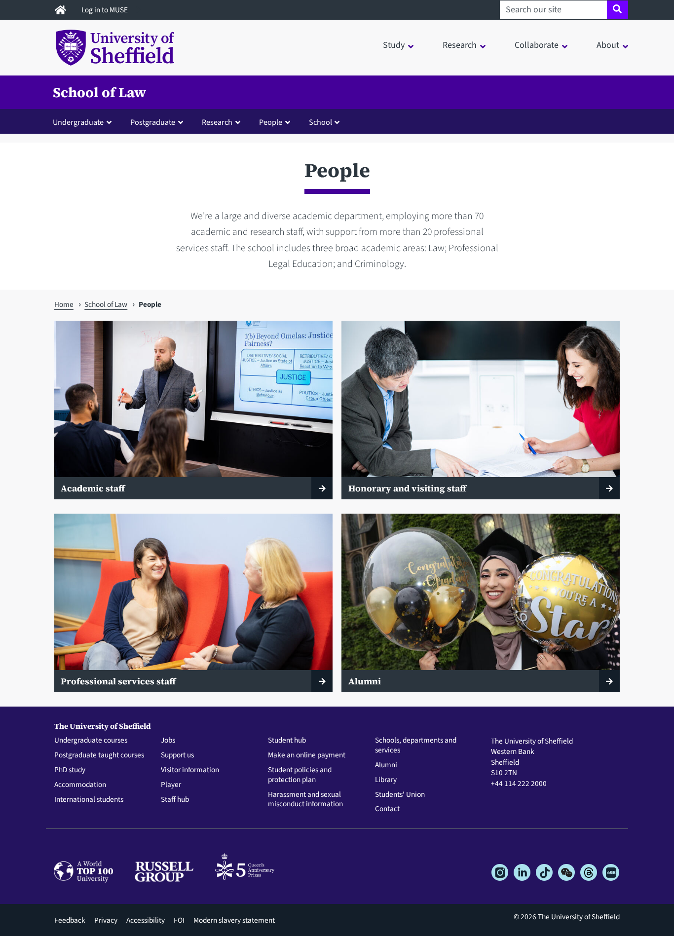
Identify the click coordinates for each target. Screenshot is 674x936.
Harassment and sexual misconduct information (305, 800)
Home (64, 304)
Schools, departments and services (415, 745)
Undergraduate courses (90, 741)
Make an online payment (306, 755)
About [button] (608, 45)
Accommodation (80, 785)
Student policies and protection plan (300, 775)
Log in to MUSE (105, 9)
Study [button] (394, 45)
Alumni (386, 765)
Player (171, 785)
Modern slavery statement (234, 920)
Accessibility (145, 920)
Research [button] (460, 45)
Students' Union (400, 795)
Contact (387, 809)
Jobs (168, 741)
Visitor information (190, 770)
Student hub (287, 741)
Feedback (69, 920)
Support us (177, 755)
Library (386, 780)
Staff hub (175, 800)
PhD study (69, 770)
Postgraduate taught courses (99, 755)
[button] (84, 122)
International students (88, 800)
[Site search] (617, 9)
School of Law (99, 92)
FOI (179, 920)
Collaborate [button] (537, 45)
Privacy (105, 920)
